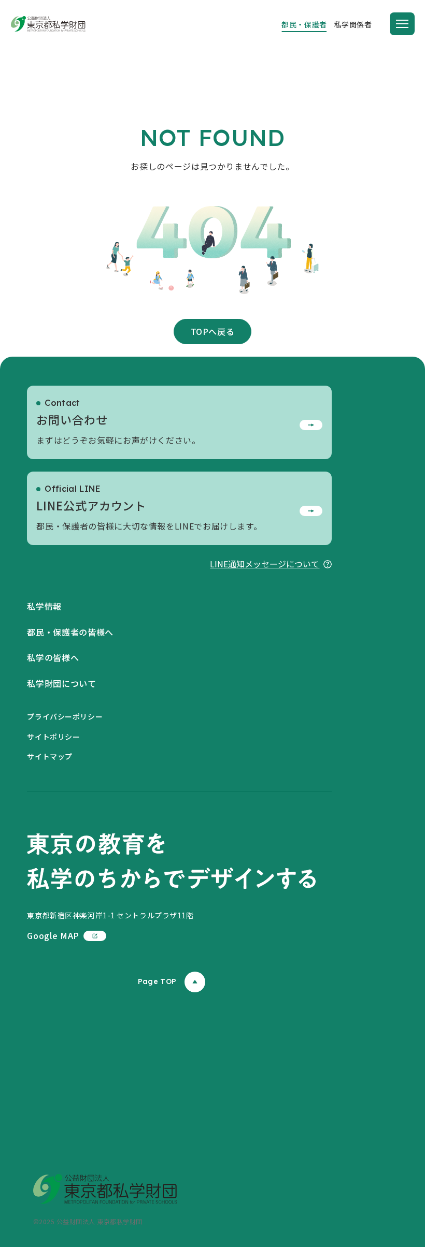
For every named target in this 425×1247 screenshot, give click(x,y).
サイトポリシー (53, 736)
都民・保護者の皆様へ (70, 632)
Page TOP (157, 981)
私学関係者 (353, 24)
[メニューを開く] (402, 23)
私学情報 (44, 606)
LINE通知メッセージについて (264, 564)
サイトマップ (49, 756)
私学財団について (61, 683)
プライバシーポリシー (65, 716)
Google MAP (53, 935)
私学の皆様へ (53, 657)
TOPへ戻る (213, 331)
